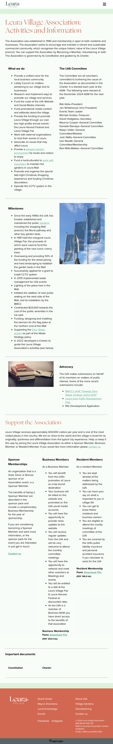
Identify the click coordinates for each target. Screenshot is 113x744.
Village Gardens (84, 704)
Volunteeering (83, 709)
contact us (94, 446)
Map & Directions (48, 704)
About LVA (81, 699)
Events (41, 714)
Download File (58, 635)
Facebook (43, 721)
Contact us (14, 554)
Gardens (44, 223)
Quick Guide (45, 699)
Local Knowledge (47, 709)
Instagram (57, 721)
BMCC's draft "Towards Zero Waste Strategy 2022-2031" (81, 393)
